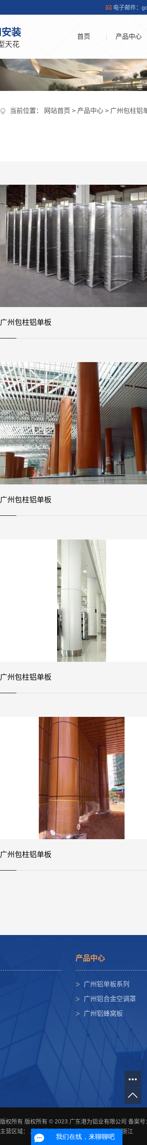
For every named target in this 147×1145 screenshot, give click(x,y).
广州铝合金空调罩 (110, 998)
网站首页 (57, 110)
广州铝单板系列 (106, 984)
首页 (83, 36)
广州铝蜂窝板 (103, 1013)
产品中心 (90, 110)
